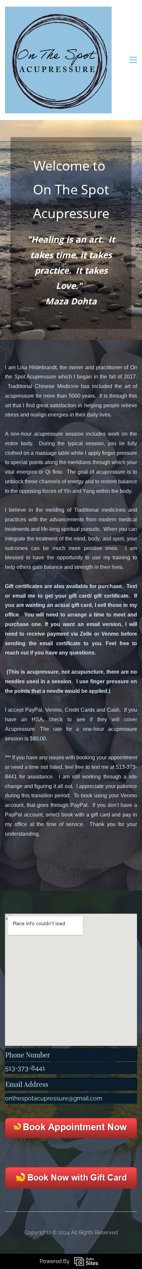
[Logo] (58, 60)
